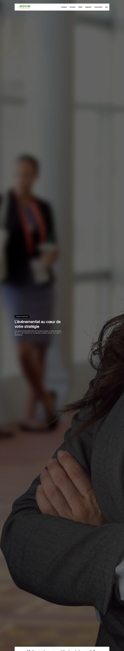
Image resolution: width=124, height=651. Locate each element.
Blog (106, 7)
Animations (64, 7)
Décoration (72, 7)
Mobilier (80, 7)
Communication (98, 7)
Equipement (88, 7)
